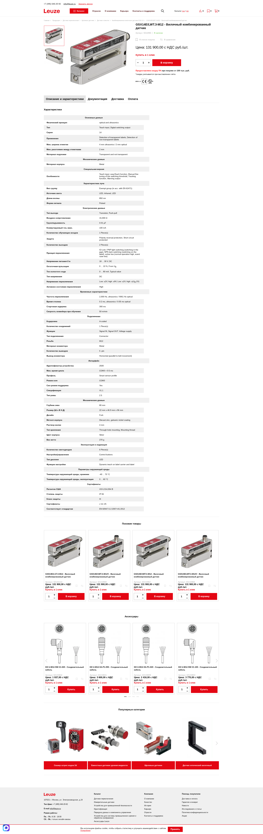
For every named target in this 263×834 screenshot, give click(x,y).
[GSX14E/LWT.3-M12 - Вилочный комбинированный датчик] (100, 57)
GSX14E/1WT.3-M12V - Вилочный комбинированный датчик (105, 575)
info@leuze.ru (70, 4)
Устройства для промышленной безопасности (113, 806)
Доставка (117, 98)
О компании (110, 11)
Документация (97, 98)
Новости (185, 806)
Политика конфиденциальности (195, 812)
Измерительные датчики (104, 802)
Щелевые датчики (153, 765)
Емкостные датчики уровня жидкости (109, 765)
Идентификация (100, 809)
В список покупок (147, 40)
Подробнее (85, 830)
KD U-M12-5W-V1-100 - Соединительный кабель (197, 668)
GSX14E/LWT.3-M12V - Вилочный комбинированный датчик (193, 575)
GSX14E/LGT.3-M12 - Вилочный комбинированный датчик (60, 575)
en (187, 11)
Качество (148, 802)
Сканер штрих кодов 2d (65, 765)
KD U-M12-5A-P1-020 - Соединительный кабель (153, 668)
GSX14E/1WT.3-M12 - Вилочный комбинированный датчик (149, 575)
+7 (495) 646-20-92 (52, 4)
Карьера (124, 11)
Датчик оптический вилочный (197, 765)
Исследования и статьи (191, 809)
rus (183, 11)
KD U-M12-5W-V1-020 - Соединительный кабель (64, 668)
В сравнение (169, 40)
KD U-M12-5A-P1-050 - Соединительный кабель (109, 668)
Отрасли (96, 11)
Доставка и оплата (189, 799)
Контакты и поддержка (144, 11)
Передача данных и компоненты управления (112, 812)
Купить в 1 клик (145, 55)
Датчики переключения (103, 799)
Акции (184, 816)
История (147, 806)
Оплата (133, 98)
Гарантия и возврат (190, 802)
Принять (175, 829)
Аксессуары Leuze (101, 821)
